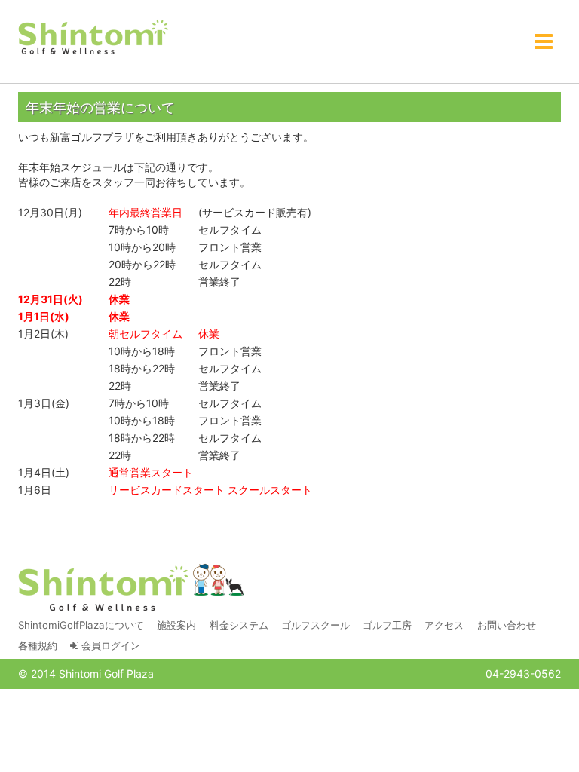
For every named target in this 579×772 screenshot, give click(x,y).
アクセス (444, 625)
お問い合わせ (506, 625)
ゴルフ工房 (387, 625)
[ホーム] (93, 37)
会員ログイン (109, 645)
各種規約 (37, 645)
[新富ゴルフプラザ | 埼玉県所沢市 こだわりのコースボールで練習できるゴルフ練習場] (131, 587)
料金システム (239, 625)
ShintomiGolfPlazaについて (81, 625)
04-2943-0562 (523, 673)
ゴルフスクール (315, 625)
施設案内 (176, 625)
